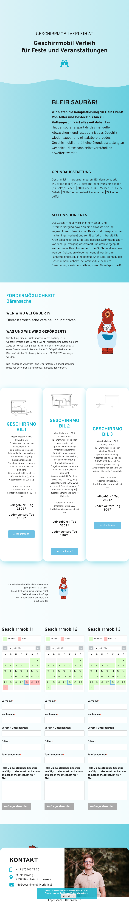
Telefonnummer (11, 754)
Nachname (8, 714)
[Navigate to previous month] (5, 648)
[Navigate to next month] (38, 648)
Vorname (7, 701)
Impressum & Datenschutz (64, 900)
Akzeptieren (68, 896)
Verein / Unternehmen (15, 728)
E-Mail (6, 741)
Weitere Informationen (79, 893)
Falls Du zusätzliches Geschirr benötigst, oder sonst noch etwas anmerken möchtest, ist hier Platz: (21, 773)
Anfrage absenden (16, 806)
